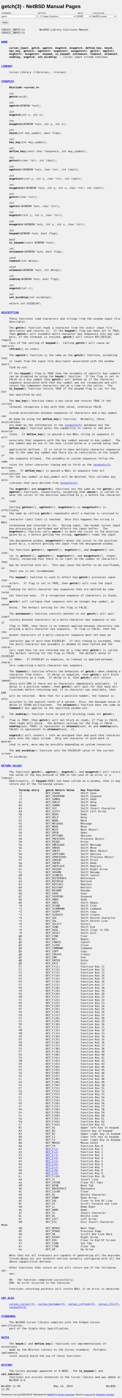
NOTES (5, 1337)
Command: (7, 13)
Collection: (99, 13)
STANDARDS (8, 1316)
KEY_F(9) (52, 1173)
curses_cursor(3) (22, 1304)
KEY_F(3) (52, 1155)
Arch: (82, 13)
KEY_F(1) (52, 1149)
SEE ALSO (7, 1298)
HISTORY (6, 1364)
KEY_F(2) (52, 1152)
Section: (42, 13)
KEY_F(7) (52, 1167)
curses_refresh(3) (81, 1304)
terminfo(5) (73, 425)
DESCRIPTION (10, 312)
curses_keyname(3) (51, 1304)
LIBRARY (6, 66)
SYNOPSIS (7, 81)
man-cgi (88, 1394)
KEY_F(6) (52, 1164)
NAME (4, 41)
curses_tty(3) (108, 1304)
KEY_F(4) (52, 1158)
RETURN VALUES (11, 765)
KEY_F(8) (52, 1170)
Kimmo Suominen (66, 1394)
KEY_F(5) (52, 1161)
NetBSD (50, 1394)
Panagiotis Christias (105, 1394)
